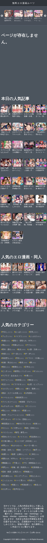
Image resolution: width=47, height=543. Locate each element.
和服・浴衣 (8, 450)
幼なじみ (35, 476)
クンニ (31, 406)
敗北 (38, 485)
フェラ (7, 336)
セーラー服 (31, 445)
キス (5, 428)
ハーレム (7, 397)
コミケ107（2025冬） (26, 441)
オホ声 (6, 489)
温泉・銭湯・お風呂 (11, 472)
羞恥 (20, 389)
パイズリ (21, 336)
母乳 (5, 467)
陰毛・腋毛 (21, 432)
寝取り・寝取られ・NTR (24, 341)
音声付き (19, 489)
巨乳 (34, 332)
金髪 (30, 415)
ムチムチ (7, 406)
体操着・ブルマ (28, 402)
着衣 (23, 362)
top (8, 532)
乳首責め (35, 437)
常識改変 (27, 485)
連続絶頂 (21, 397)
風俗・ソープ (24, 450)
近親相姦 (37, 467)
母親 (15, 485)
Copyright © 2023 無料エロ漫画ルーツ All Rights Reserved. (23, 539)
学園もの (18, 345)
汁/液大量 (7, 441)
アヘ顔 (17, 354)
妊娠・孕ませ (9, 362)
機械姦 (6, 463)
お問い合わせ (35, 532)
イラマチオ (19, 384)
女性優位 (7, 476)
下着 (17, 463)
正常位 (29, 367)
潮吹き (33, 380)
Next (45, 16)
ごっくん (7, 480)
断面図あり (8, 424)
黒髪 (26, 410)
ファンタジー (9, 402)
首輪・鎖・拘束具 (20, 467)
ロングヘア (21, 476)
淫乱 (5, 485)
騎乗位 (17, 367)
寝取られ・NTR (10, 459)
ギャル (38, 371)
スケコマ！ (26, 532)
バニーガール (28, 459)
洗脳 (16, 410)
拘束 (6, 354)
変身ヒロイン (9, 437)
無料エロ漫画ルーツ (23, 3)
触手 (37, 450)
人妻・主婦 (34, 349)
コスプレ (7, 389)
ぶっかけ (35, 336)
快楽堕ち (7, 358)
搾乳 (5, 445)
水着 (28, 376)
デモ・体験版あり (32, 463)
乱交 (6, 384)
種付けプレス (24, 424)
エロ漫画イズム (15, 532)
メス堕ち (17, 428)
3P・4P (30, 354)
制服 (6, 341)
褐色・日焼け (32, 428)
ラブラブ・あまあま (12, 376)
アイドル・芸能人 (22, 419)
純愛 (5, 454)
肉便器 (20, 380)
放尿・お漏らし (19, 454)
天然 (32, 480)
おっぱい (21, 332)
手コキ (6, 419)
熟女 (6, 367)
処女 (21, 349)
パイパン (7, 432)
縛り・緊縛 (33, 389)
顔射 (37, 424)
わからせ (17, 445)
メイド (23, 437)
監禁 (20, 406)
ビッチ (7, 371)
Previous (2, 16)
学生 (20, 358)
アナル (31, 345)
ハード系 (20, 480)
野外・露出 (8, 349)
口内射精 (30, 393)
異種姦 (28, 472)
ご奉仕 (34, 454)
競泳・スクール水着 (12, 393)
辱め (6, 345)
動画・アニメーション (13, 415)
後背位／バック (22, 371)
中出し (7, 332)
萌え (6, 410)
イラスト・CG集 (35, 358)
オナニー (7, 380)
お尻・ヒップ (35, 384)
